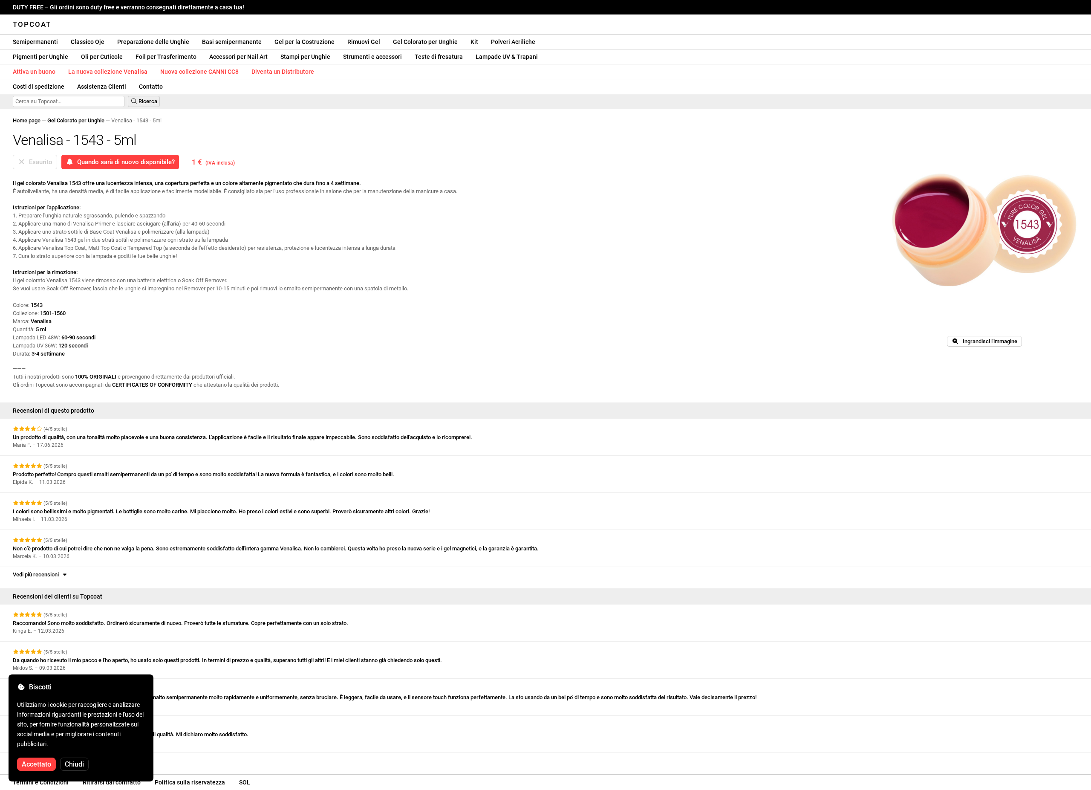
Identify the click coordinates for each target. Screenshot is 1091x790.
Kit (474, 41)
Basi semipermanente (232, 41)
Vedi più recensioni (37, 574)
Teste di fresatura (439, 56)
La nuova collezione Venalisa (107, 71)
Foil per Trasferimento (166, 56)
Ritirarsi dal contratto (112, 782)
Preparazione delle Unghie (153, 41)
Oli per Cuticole (102, 56)
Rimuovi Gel (363, 41)
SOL (244, 782)
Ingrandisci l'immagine (988, 341)
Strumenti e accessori (372, 56)
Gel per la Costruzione (304, 41)
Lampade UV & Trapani (507, 56)
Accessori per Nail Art (238, 56)
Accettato (36, 764)
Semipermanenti (35, 41)
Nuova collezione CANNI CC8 (199, 71)
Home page (26, 120)
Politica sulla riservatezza (190, 782)
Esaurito (39, 162)
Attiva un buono (34, 71)
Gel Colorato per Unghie (425, 41)
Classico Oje (87, 41)
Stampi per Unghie (305, 56)
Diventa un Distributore (282, 71)
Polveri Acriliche (513, 41)
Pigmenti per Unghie (40, 56)
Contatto (151, 86)
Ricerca (147, 101)
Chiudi (74, 764)
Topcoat (32, 24)
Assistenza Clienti (101, 86)
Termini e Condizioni (41, 782)
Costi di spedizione (38, 86)
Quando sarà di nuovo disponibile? (124, 162)
